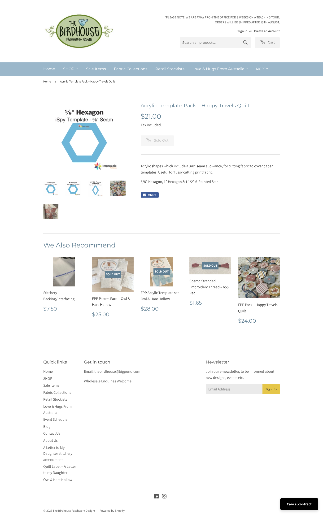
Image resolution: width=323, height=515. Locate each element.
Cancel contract (299, 504)
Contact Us (51, 433)
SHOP (69, 69)
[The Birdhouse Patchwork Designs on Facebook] (156, 496)
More (261, 68)
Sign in (242, 31)
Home (49, 69)
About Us (50, 440)
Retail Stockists (169, 69)
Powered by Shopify (112, 511)
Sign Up (271, 389)
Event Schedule (55, 419)
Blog (46, 426)
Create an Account (267, 31)
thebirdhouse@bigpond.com (117, 371)
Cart (271, 42)
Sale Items (96, 69)
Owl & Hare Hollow (57, 479)
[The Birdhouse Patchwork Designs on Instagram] (164, 496)
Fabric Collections (130, 69)
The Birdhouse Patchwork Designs (74, 511)
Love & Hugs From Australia (218, 69)
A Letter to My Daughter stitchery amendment (57, 453)
